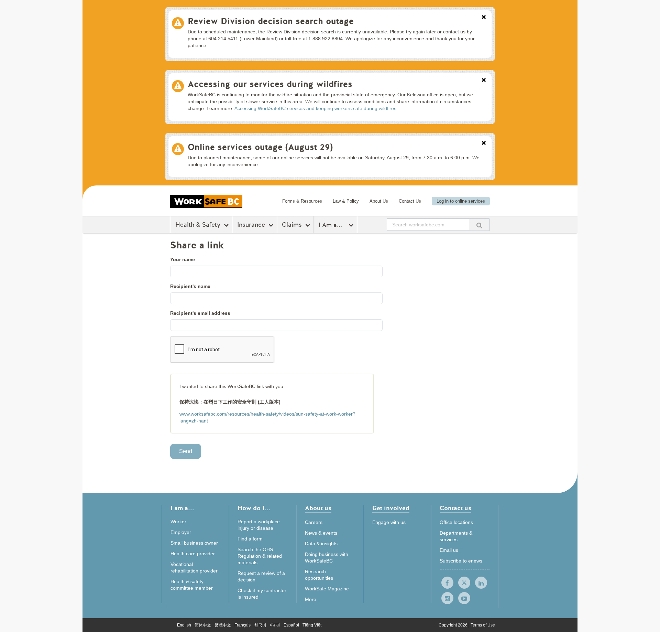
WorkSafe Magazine (327, 588)
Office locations (456, 522)
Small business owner (194, 543)
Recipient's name (190, 286)
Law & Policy (346, 201)
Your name (182, 259)
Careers (313, 522)
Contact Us (410, 201)
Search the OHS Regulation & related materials (260, 556)
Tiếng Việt (311, 625)
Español (291, 625)
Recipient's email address (200, 313)
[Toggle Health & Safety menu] (227, 225)
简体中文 (203, 625)
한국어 (260, 625)
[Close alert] (484, 17)
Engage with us (389, 522)
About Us (379, 201)
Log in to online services (461, 201)
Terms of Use (483, 625)
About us (318, 508)
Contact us (455, 508)
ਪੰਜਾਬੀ (275, 625)
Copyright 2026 (454, 625)
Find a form (250, 539)
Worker (178, 521)
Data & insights (321, 543)
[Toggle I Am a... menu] (352, 225)
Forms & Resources (302, 201)
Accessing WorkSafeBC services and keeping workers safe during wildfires (315, 108)
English (184, 625)
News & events (321, 533)
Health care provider (192, 553)
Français (242, 625)
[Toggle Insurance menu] (272, 225)
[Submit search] (479, 224)
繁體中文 (222, 625)
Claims (292, 225)
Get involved (390, 508)
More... (312, 599)
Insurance (251, 225)
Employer (180, 532)
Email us (449, 550)
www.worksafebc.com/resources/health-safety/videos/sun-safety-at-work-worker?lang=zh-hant (267, 417)
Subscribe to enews (461, 561)
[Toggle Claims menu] (309, 225)
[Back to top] (539, 595)
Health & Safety (197, 225)
